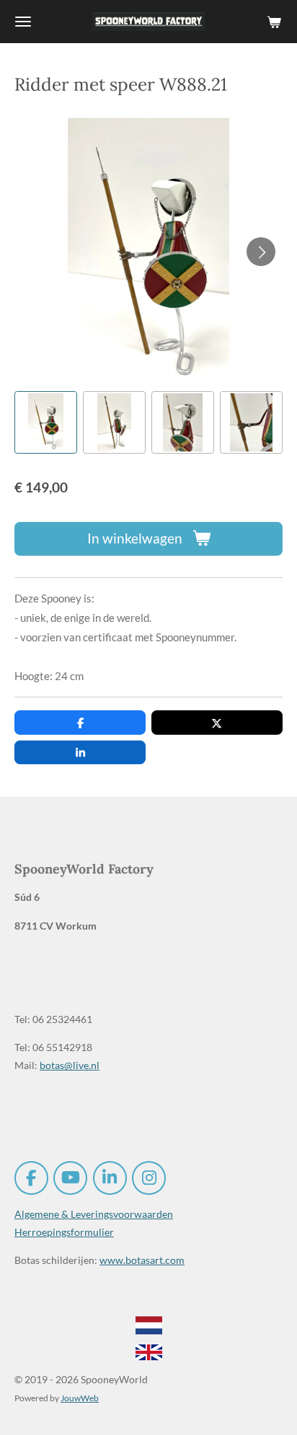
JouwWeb (80, 1398)
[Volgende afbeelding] (261, 251)
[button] (45, 422)
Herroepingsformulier (64, 1232)
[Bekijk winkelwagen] (274, 21)
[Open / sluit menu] (23, 21)
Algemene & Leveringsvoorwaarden (93, 1214)
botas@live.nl (69, 1065)
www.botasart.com (142, 1260)
